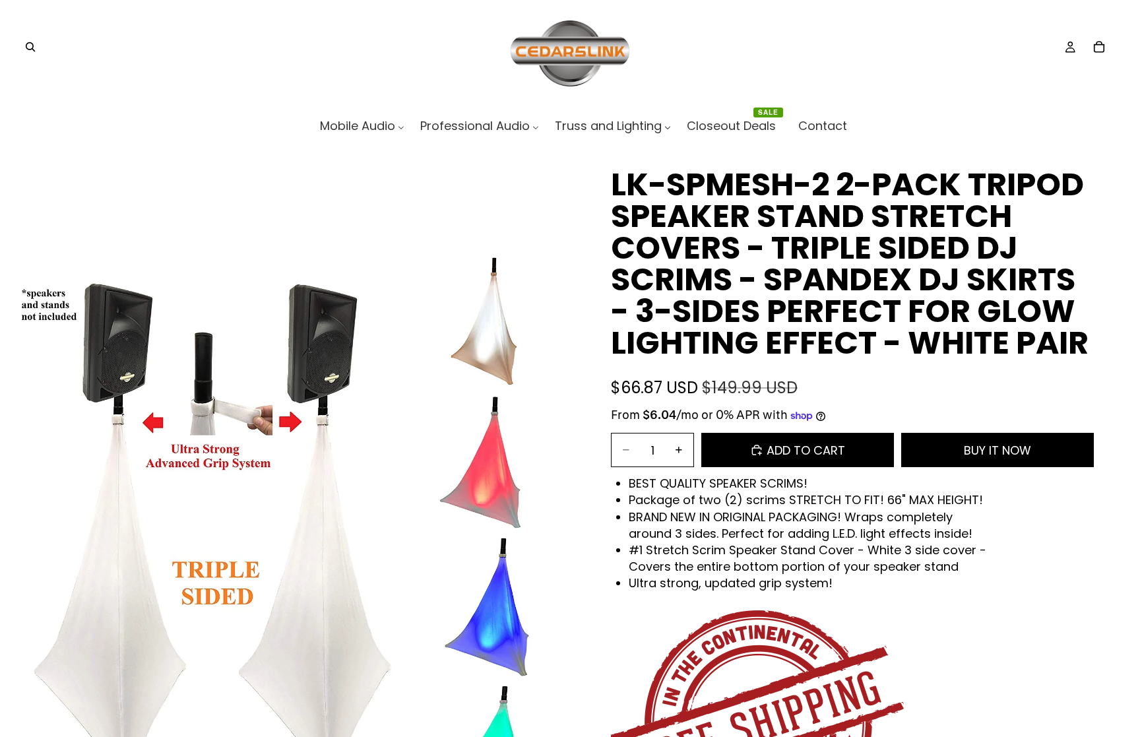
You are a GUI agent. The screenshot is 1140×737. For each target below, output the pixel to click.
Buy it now (997, 450)
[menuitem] (362, 125)
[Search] (30, 46)
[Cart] (1099, 46)
